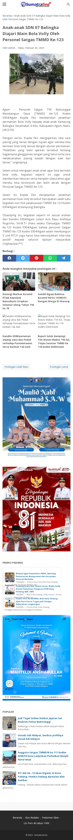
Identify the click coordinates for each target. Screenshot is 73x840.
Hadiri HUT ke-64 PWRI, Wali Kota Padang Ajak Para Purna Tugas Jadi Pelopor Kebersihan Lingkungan (37, 601)
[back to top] (66, 832)
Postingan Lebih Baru (16, 366)
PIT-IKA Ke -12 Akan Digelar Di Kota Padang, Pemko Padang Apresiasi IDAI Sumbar (41, 776)
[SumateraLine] (36, 4)
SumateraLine (40, 835)
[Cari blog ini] (68, 4)
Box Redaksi (32, 817)
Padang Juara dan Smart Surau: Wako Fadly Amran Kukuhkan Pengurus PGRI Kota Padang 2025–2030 (38, 589)
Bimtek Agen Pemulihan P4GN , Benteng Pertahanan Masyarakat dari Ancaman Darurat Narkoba (36, 576)
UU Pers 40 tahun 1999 (36, 823)
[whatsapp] (50, 258)
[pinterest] (36, 258)
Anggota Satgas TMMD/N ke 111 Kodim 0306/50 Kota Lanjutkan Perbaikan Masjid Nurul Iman (43, 756)
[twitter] (23, 258)
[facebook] (9, 258)
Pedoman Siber (50, 817)
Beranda (17, 817)
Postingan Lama (59, 366)
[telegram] (63, 258)
